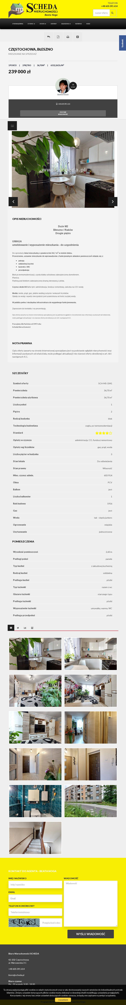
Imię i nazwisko (17, 878)
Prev (13, 201)
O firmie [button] (30, 24)
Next (112, 201)
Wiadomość (71, 878)
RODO (88, 24)
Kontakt (54, 24)
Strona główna (17, 24)
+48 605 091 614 (64, 104)
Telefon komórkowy (21, 906)
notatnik (78, 24)
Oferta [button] (42, 24)
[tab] (12, 125)
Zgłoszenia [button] (65, 24)
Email (11, 892)
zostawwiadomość (63, 113)
